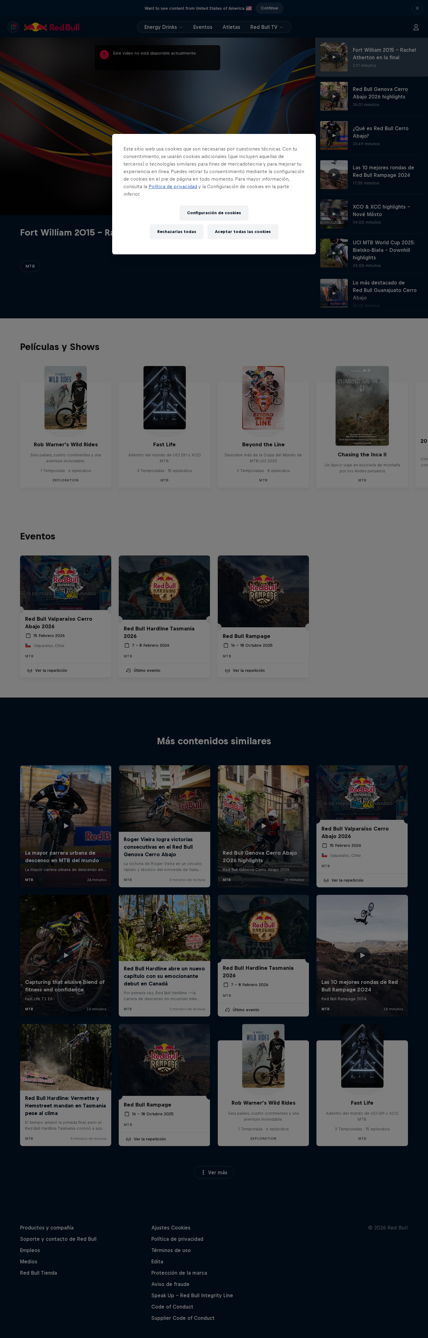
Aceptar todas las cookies (243, 231)
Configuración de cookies (214, 212)
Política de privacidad (173, 186)
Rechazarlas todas (176, 231)
